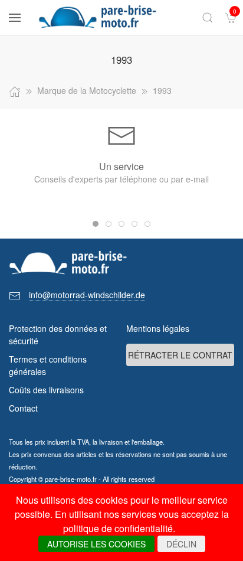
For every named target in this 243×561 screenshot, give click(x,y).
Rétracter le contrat (180, 355)
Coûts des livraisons (46, 390)
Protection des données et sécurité (58, 334)
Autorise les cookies (96, 544)
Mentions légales (157, 328)
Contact (23, 408)
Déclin (181, 544)
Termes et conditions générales (48, 365)
